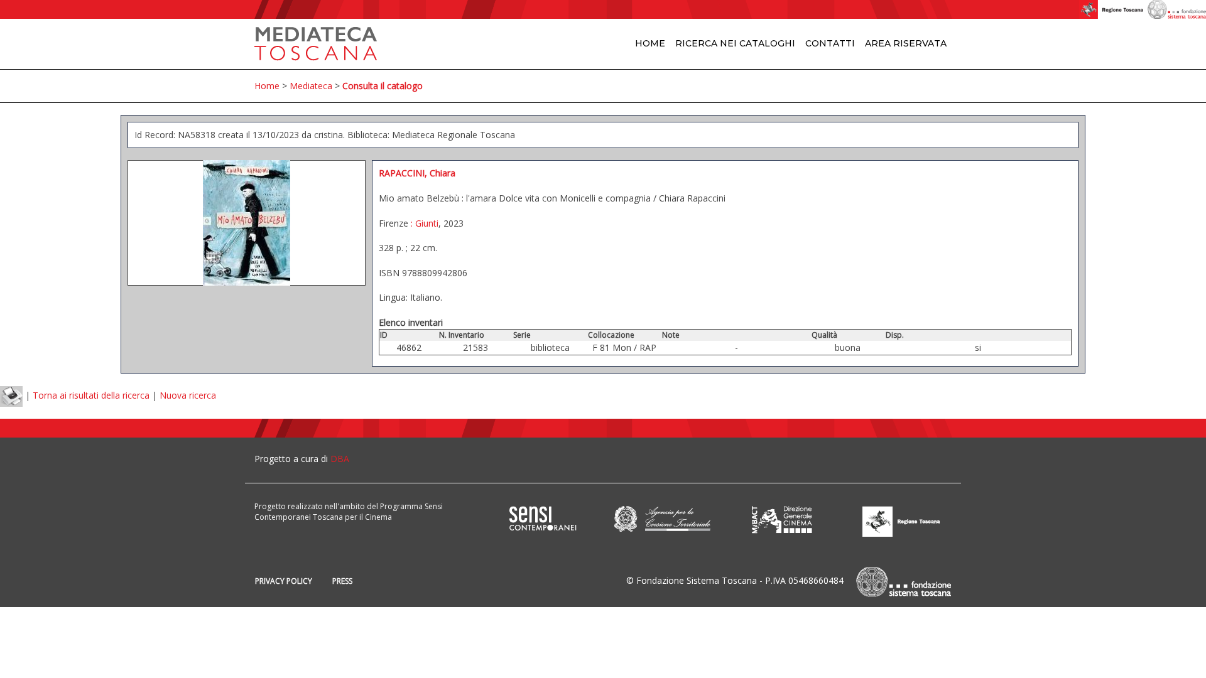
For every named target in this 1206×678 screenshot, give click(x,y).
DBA (339, 459)
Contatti (830, 43)
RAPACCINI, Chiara (417, 173)
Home (650, 43)
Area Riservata (906, 43)
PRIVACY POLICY (283, 581)
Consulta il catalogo (382, 86)
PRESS (342, 581)
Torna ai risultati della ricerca (91, 395)
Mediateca (311, 86)
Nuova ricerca (188, 395)
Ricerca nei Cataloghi (735, 43)
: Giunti (423, 223)
